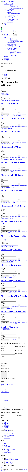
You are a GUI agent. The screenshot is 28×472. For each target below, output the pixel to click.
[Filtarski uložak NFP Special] (8, 171)
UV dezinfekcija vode (12, 15)
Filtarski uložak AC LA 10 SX (12, 119)
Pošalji (2, 365)
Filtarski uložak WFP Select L (13, 206)
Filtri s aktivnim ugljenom (16, 8)
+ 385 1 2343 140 (5, 392)
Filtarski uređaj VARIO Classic (13, 312)
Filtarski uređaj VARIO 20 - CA (13, 265)
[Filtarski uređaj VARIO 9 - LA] (7, 277)
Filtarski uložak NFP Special (12, 175)
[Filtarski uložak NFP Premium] (11, 159)
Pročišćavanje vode (8, 4)
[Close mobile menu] (1, 31)
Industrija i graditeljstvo (12, 19)
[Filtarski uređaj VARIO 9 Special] (8, 292)
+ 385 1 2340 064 (9, 462)
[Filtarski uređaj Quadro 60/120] (6, 232)
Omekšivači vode (11, 9)
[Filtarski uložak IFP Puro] (7, 143)
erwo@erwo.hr (4, 398)
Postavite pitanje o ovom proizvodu (18, 114)
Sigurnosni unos (5, 371)
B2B (5, 23)
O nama (6, 56)
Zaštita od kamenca (11, 11)
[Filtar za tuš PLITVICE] (10, 100)
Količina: (3, 111)
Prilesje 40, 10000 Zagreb (7, 384)
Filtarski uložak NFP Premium (13, 162)
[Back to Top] (2, 417)
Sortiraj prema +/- (5, 93)
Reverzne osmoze (11, 12)
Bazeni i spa (10, 22)
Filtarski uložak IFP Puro (11, 147)
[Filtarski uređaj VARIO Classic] (8, 308)
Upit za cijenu (4, 239)
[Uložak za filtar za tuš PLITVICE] (9, 323)
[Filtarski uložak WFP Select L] (8, 202)
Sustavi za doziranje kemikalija (14, 13)
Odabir (2, 108)
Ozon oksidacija (11, 16)
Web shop (6, 24)
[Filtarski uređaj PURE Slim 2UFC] (7, 218)
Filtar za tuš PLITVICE (10, 103)
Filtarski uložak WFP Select (12, 190)
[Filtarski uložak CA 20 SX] (7, 128)
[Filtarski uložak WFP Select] (7, 187)
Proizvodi (6, 75)
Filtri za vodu (10, 5)
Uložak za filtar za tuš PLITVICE (9, 328)
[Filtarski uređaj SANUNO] (7, 246)
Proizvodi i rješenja (8, 17)
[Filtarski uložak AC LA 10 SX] (11, 115)
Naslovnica (6, 74)
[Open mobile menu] (1, 30)
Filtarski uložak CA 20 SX (11, 131)
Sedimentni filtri (14, 6)
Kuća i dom (10, 20)
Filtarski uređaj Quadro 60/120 (13, 236)
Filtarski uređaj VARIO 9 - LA (13, 281)
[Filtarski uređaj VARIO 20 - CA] (7, 262)
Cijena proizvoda (5, 96)
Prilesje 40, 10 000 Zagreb (11, 459)
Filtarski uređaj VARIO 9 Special (14, 296)
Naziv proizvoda (5, 94)
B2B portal (6, 59)
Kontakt (6, 60)
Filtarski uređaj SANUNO (11, 250)
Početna (6, 34)
